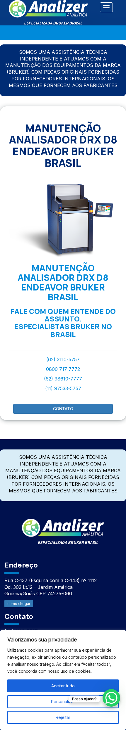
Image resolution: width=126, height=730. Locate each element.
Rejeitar (63, 717)
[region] (63, 680)
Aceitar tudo (63, 685)
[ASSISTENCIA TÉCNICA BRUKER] (63, 528)
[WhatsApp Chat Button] (111, 698)
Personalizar (63, 701)
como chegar (18, 603)
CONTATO (63, 408)
